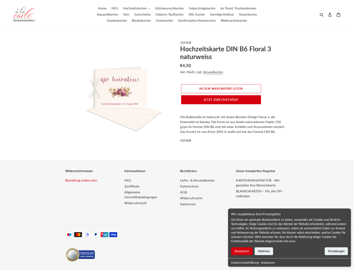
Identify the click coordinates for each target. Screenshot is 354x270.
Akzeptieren (241, 251)
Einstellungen (336, 251)
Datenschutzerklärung (245, 262)
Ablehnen (264, 251)
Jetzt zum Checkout (221, 99)
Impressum (268, 262)
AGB (183, 192)
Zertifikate (131, 186)
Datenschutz (189, 186)
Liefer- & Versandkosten (197, 180)
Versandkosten (213, 72)
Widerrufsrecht (135, 203)
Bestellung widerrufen (81, 180)
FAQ (127, 180)
